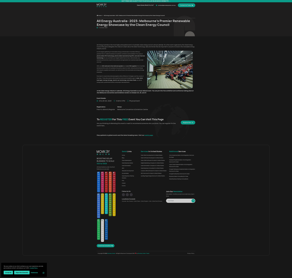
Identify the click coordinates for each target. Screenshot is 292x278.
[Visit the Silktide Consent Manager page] (43, 272)
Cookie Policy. (34, 268)
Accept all (8, 272)
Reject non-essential (22, 272)
